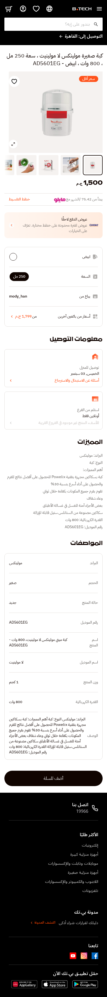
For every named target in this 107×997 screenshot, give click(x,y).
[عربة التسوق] (8, 8)
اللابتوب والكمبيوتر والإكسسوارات (71, 882)
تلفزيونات (90, 891)
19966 (82, 811)
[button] (53, 225)
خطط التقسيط (19, 199)
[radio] (13, 257)
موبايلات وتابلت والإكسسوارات (73, 863)
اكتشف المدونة (44, 923)
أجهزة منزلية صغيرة (83, 872)
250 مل (19, 276)
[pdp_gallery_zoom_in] (13, 144)
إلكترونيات (90, 845)
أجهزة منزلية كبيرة (84, 854)
